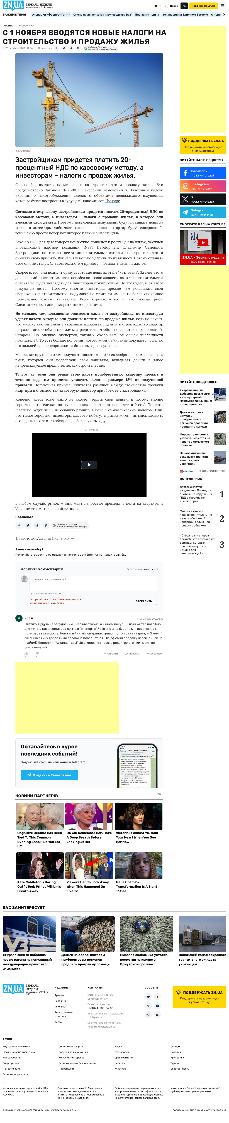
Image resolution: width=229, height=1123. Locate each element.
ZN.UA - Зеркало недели (203, 257)
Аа (184, 5)
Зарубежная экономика (73, 1052)
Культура (120, 1068)
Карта (58, 1022)
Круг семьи (177, 1057)
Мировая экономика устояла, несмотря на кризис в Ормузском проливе (195, 440)
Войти (174, 6)
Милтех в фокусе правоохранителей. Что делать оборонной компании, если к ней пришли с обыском (196, 518)
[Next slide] (223, 14)
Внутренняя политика (16, 1046)
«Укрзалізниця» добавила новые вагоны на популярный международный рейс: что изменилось (197, 397)
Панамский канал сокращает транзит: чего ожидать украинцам (194, 458)
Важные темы (14, 14)
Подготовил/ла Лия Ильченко (42, 538)
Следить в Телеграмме (52, 775)
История (175, 1052)
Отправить (144, 601)
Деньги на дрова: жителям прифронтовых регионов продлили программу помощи (194, 419)
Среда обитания (124, 1057)
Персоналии (66, 1068)
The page (112, 200)
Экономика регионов (15, 1074)
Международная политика (19, 1052)
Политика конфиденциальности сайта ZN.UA (199, 1110)
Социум (175, 1046)
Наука (118, 1046)
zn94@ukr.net (95, 1017)
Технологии (121, 1052)
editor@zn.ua (107, 1026)
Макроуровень (11, 1057)
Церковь (119, 1063)
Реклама (60, 1006)
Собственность (179, 1068)
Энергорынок (11, 1063)
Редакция (61, 1000)
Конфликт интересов (71, 1057)
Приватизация (12, 1068)
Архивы (59, 995)
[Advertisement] (67, 698)
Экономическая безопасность (77, 1063)
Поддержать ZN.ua (203, 5)
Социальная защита (71, 1046)
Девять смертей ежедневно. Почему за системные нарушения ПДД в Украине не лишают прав (196, 494)
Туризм (174, 1063)
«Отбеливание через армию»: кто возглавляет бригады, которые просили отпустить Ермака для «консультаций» (197, 544)
